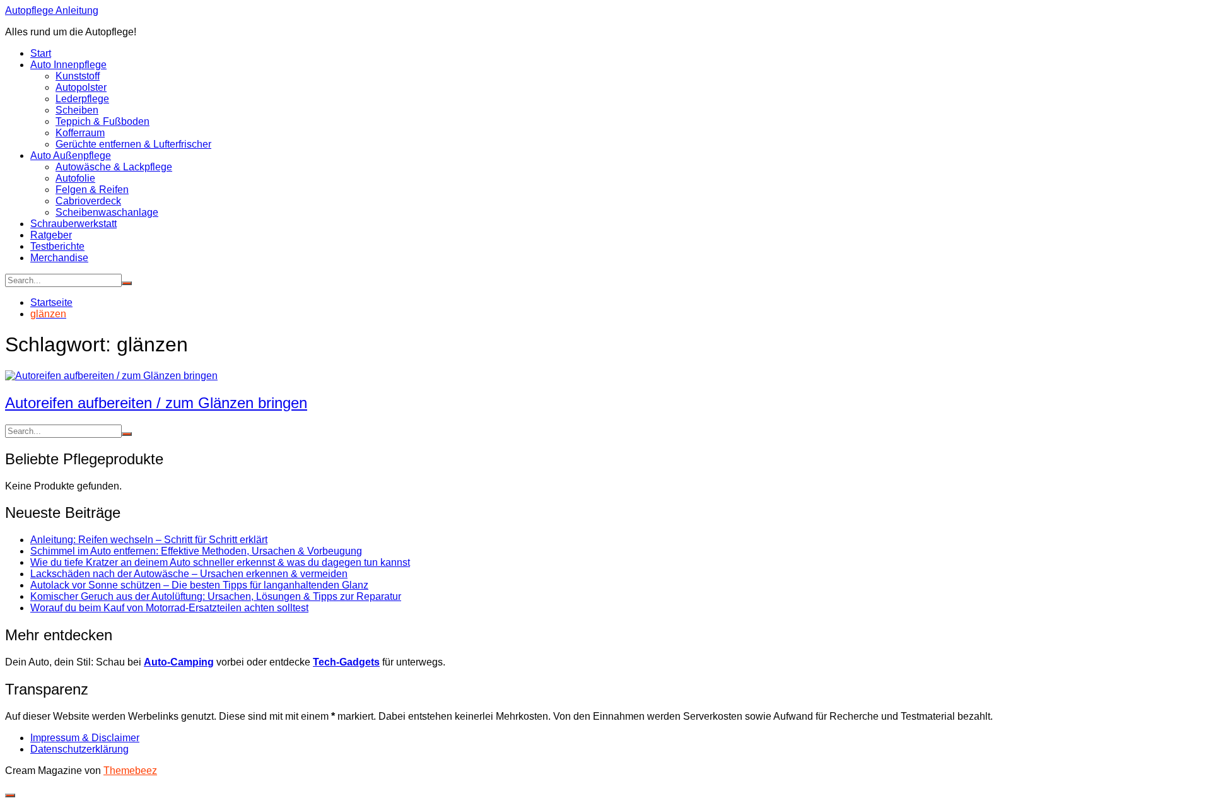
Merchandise (59, 257)
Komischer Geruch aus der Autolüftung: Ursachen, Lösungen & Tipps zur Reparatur (215, 596)
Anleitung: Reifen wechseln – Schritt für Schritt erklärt (148, 539)
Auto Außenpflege (70, 155)
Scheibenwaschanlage (107, 212)
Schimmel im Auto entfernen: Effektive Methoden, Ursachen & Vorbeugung (196, 551)
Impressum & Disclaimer (84, 737)
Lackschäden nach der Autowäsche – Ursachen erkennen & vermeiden (189, 573)
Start (40, 53)
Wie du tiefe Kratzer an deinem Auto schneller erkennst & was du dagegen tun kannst (220, 562)
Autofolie (75, 178)
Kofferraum (80, 132)
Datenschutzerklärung (79, 749)
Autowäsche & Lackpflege (114, 166)
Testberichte (57, 246)
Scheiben (77, 110)
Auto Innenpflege (68, 64)
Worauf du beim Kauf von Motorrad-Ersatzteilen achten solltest (169, 607)
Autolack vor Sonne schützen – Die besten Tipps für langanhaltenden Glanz (199, 585)
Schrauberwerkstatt (73, 223)
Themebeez (130, 770)
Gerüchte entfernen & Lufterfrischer (133, 144)
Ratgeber (51, 235)
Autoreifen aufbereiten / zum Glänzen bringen (156, 402)
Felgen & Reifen (92, 189)
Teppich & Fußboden (102, 121)
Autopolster (81, 87)
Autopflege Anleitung (51, 10)
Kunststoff (78, 76)
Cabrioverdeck (88, 201)
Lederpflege (82, 98)
